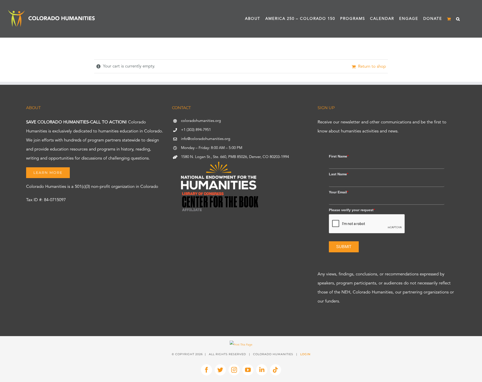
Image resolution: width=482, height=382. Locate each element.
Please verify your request (352, 210)
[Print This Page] (241, 345)
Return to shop (372, 66)
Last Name (338, 174)
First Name (338, 156)
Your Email (338, 192)
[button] (458, 19)
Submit (343, 247)
